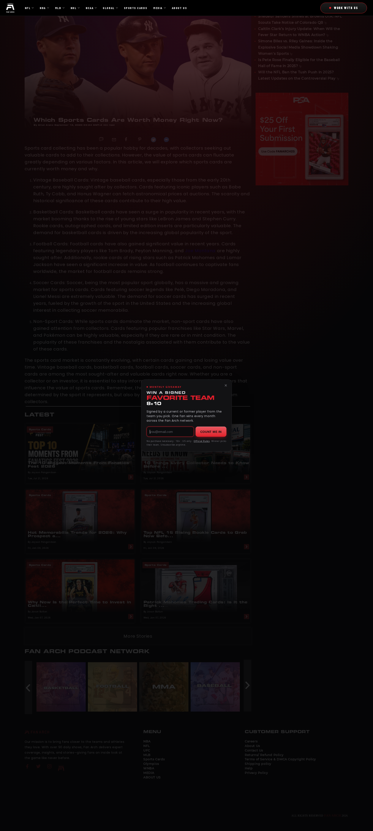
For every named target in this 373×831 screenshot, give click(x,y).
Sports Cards (135, 8)
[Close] (225, 385)
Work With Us (346, 8)
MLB (58, 8)
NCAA (89, 8)
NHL (74, 8)
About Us (179, 8)
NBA (43, 8)
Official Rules (202, 441)
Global (108, 8)
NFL (28, 8)
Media (158, 8)
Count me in (211, 431)
